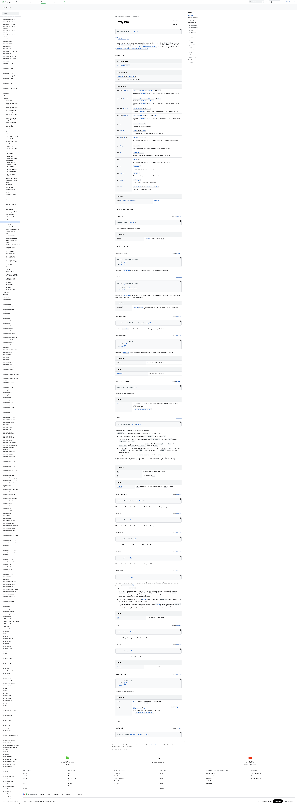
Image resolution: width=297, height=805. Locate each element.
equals (136, 130)
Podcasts (25, 788)
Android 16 (162, 776)
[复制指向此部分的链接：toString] (122, 645)
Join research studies (256, 780)
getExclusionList (139, 137)
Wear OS (116, 776)
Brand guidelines (37, 801)
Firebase (56, 794)
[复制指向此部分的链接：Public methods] (130, 246)
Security (25, 778)
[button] (10, 17)
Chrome (49, 794)
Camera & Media (72, 780)
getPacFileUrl (138, 152)
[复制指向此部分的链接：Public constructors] (134, 210)
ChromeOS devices (119, 778)
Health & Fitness (72, 778)
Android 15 (162, 778)
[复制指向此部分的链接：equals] (121, 418)
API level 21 (179, 21)
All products (79, 794)
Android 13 (162, 783)
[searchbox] (10, 13)
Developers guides (210, 776)
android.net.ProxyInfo (123, 39)
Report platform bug (256, 773)
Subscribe (278, 801)
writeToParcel (138, 186)
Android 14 (162, 780)
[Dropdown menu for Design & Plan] (37, 2)
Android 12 (162, 785)
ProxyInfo (120, 76)
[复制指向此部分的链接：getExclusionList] (128, 495)
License (30, 801)
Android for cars (118, 780)
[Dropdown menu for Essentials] (24, 2)
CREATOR (156, 200)
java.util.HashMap (128, 585)
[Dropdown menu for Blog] (70, 2)
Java (180, 24)
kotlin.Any (117, 37)
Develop (43, 2)
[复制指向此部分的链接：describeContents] (130, 381)
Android (25, 773)
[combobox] (256, 1)
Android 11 (162, 788)
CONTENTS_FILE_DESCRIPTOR (143, 409)
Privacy (70, 783)
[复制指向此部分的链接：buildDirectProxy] (129, 253)
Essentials (19, 2)
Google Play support (256, 778)
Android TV (117, 783)
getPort (136, 159)
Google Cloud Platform (67, 794)
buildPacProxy (138, 108)
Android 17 (162, 773)
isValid (136, 173)
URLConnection (125, 45)
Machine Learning (72, 776)
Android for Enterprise (28, 776)
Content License (155, 744)
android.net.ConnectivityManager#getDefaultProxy (132, 48)
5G (69, 785)
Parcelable (126, 65)
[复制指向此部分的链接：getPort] (122, 552)
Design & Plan (31, 2)
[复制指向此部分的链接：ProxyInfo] (124, 216)
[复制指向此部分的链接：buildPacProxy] (127, 317)
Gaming (70, 773)
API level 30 (179, 216)
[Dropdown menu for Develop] (48, 2)
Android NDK (209, 783)
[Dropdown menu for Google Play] (60, 2)
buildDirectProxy (139, 90)
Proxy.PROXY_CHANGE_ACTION (147, 47)
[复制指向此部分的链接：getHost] (123, 514)
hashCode (136, 166)
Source (24, 780)
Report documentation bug (258, 776)
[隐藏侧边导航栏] (18, 802)
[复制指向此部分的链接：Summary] (125, 55)
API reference (6, 7)
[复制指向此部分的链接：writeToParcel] (127, 675)
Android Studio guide (211, 773)
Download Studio (210, 780)
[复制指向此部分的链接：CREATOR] (124, 728)
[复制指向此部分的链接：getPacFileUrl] (126, 533)
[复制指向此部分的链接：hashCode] (124, 571)
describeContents (139, 124)
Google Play (55, 2)
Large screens (117, 773)
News (24, 783)
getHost (136, 146)
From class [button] (123, 65)
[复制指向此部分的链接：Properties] (126, 721)
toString (136, 180)
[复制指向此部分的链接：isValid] (121, 626)
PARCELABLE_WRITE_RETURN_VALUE (144, 712)
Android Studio (286, 2)
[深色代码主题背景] (180, 30)
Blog (67, 2)
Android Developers (119, 16)
